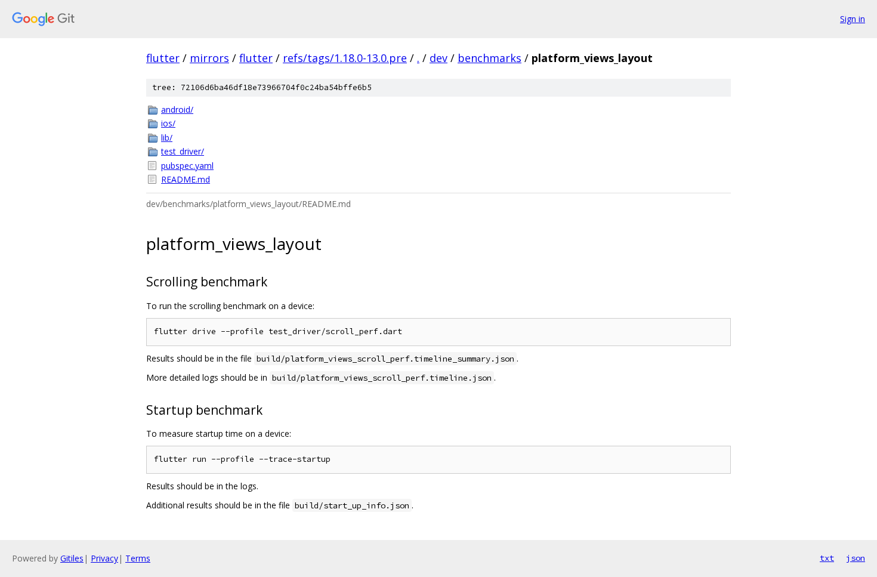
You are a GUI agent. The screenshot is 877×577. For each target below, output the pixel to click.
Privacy (104, 558)
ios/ (168, 123)
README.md (185, 179)
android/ (177, 109)
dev (438, 58)
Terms (137, 558)
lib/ (166, 137)
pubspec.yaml (187, 165)
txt (827, 558)
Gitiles (72, 558)
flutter (163, 58)
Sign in (852, 18)
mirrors (209, 58)
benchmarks (489, 58)
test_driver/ (182, 151)
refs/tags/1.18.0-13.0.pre (345, 58)
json (855, 558)
